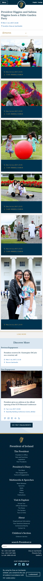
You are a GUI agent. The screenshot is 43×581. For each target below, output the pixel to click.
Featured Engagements (21, 475)
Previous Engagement (9, 348)
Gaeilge (40, 2)
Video (21, 490)
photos (7, 33)
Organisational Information (21, 521)
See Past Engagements (21, 425)
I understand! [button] (33, 574)
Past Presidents (21, 462)
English (35, 2)
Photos (21, 492)
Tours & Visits (21, 512)
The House (21, 508)
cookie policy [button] (10, 578)
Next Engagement (8, 369)
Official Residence (21, 506)
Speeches (21, 486)
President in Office (22, 455)
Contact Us (21, 528)
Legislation (21, 459)
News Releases (21, 483)
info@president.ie (23, 561)
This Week (21, 470)
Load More (21, 334)
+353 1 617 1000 (9, 551)
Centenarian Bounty (21, 526)
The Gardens (22, 510)
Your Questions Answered (21, 523)
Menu (4, 2)
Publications (21, 495)
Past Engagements (21, 472)
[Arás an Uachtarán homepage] (21, 440)
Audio (21, 488)
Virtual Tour (21, 503)
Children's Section (21, 536)
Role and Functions (22, 457)
